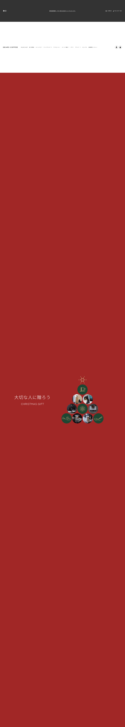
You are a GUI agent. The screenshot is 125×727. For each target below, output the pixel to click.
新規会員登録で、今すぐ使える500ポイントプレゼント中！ (62, 11)
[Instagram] (5, 11)
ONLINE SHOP (24, 47)
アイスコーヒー (56, 47)
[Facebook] (4, 11)
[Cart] (120, 47)
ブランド (77, 47)
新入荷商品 (31, 47)
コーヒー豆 (38, 47)
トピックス (84, 47)
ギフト (72, 47)
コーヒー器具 (65, 47)
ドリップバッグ (47, 47)
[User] (116, 47)
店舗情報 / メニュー (92, 47)
